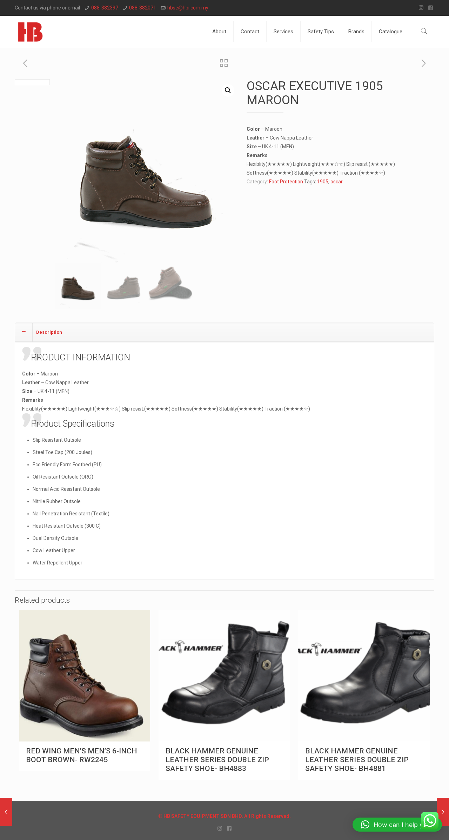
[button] (228, 90)
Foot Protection (286, 181)
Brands (356, 31)
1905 (322, 181)
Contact (250, 31)
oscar (336, 181)
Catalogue (390, 31)
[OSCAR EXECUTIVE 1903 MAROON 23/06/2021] (6, 812)
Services (283, 31)
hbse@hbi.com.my (187, 8)
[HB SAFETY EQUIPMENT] (30, 31)
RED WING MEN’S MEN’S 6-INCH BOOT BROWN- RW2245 (81, 755)
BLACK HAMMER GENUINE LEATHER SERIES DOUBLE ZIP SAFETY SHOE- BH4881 (357, 760)
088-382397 (104, 8)
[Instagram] (421, 8)
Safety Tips (321, 31)
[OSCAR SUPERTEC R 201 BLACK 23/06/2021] (443, 812)
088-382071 (142, 8)
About (219, 31)
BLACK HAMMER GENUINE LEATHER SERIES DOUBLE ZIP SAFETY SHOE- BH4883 (217, 760)
